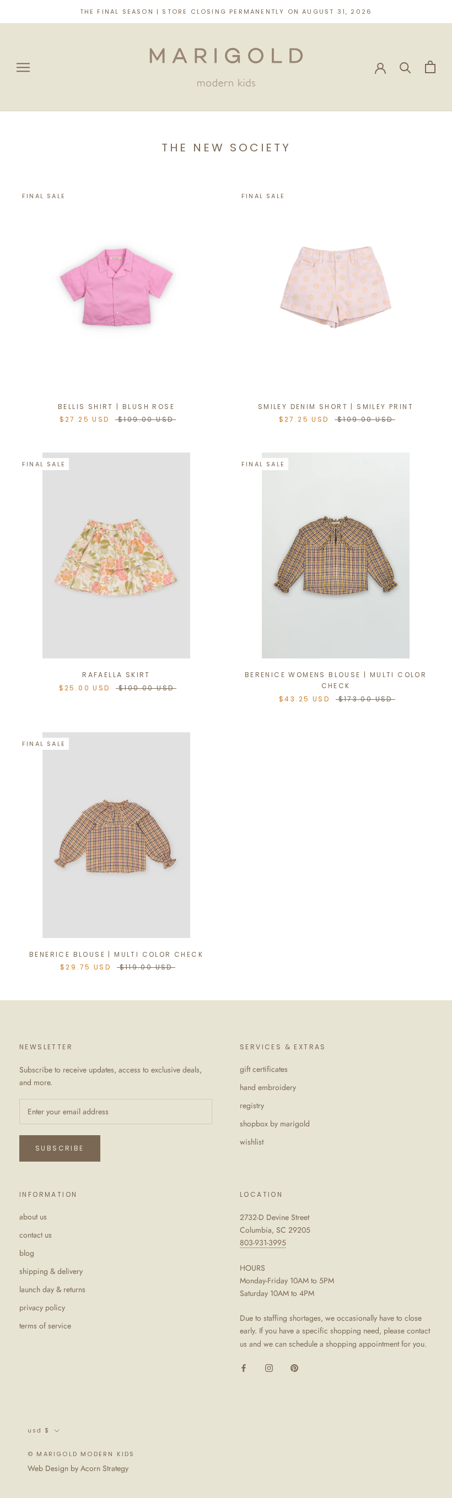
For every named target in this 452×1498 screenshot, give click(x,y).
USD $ (39, 1430)
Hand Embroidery (268, 1087)
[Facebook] (243, 1367)
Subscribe (59, 1148)
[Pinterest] (294, 1367)
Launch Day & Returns (52, 1289)
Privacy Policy (42, 1307)
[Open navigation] (23, 67)
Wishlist (251, 1141)
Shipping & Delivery (51, 1271)
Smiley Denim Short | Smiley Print (335, 406)
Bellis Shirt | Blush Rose (116, 406)
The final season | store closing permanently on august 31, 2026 (226, 11)
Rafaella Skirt (116, 674)
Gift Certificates (264, 1069)
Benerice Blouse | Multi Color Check (116, 954)
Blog (26, 1253)
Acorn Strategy (104, 1468)
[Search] (405, 67)
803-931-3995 (263, 1242)
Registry (252, 1105)
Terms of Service (45, 1325)
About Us (33, 1216)
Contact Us (35, 1234)
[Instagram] (269, 1367)
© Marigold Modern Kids (81, 1454)
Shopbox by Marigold (275, 1123)
